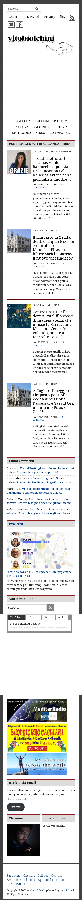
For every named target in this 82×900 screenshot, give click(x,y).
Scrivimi (33, 16)
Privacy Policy (54, 16)
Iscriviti (16, 806)
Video (40, 133)
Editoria (60, 127)
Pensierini (16, 523)
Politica (61, 121)
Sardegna (22, 121)
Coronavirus (60, 133)
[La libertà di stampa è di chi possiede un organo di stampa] (41, 45)
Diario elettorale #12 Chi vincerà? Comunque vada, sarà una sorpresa (39, 573)
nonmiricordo (67, 890)
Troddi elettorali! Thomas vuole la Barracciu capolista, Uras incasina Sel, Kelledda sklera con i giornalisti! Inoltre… (52, 169)
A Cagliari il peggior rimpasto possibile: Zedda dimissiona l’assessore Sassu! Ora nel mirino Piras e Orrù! (53, 401)
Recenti (49, 617)
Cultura (21, 127)
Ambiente (41, 127)
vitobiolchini (37, 890)
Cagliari (42, 121)
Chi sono (15, 16)
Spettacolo (21, 133)
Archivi (62, 617)
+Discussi (33, 617)
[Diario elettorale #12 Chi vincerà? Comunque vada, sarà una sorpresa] (40, 550)
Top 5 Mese (16, 617)
